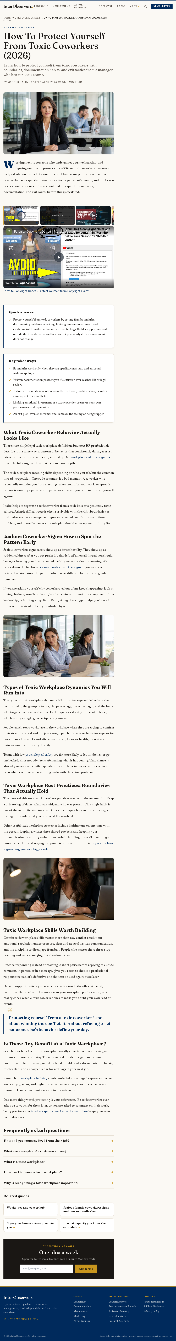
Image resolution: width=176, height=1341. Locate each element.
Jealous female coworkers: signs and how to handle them (86, 1209)
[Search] (145, 6)
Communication (82, 1307)
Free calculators (117, 1316)
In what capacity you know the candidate (84, 1225)
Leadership (40, 6)
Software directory (119, 1311)
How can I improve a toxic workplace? (33, 1172)
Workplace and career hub (26, 1207)
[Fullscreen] (37, 223)
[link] (9, 231)
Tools (121, 6)
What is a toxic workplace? (24, 1162)
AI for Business (80, 6)
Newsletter (161, 6)
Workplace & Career (26, 17)
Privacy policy (152, 1311)
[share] (107, 230)
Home (7, 17)
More (133, 6)
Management (61, 6)
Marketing (79, 1316)
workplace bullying (34, 1078)
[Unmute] (10, 223)
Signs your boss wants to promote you (30, 1225)
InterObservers (18, 6)
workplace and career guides (90, 457)
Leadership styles (118, 1302)
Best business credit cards (122, 1307)
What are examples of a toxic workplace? (35, 1151)
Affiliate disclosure (154, 1307)
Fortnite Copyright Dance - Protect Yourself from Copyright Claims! (58, 231)
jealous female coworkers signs (60, 567)
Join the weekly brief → (21, 1319)
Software (106, 6)
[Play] (6, 223)
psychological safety (39, 754)
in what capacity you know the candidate (59, 1111)
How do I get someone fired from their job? (36, 1141)
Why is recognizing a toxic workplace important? (41, 1183)
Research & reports (119, 1321)
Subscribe (86, 1268)
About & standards (154, 1302)
